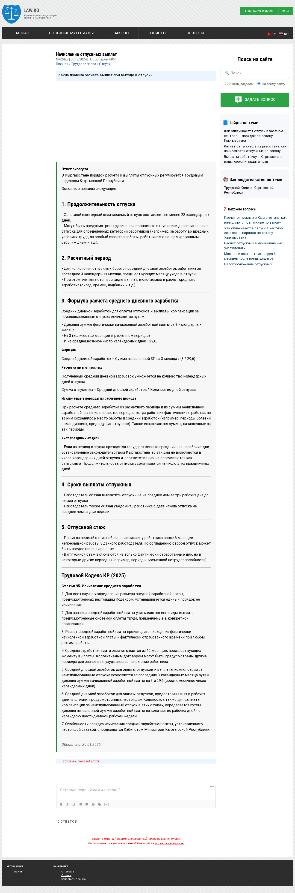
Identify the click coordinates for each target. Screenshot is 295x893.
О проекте (67, 871)
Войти (18, 871)
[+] (106, 804)
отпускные (70, 761)
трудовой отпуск (89, 761)
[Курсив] (67, 804)
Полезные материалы (71, 33)
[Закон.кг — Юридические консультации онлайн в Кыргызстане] (29, 15)
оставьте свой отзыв (169, 843)
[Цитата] (93, 804)
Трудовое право (83, 64)
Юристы (157, 33)
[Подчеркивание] (74, 804)
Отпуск (104, 64)
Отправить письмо (73, 879)
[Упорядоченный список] (80, 804)
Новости (195, 33)
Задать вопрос (260, 99)
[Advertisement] (136, 113)
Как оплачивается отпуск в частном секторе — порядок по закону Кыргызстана (253, 136)
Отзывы (66, 875)
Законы (121, 33)
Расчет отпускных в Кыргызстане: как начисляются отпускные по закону (255, 148)
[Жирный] (61, 804)
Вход (285, 10)
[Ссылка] (99, 804)
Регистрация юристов (259, 10)
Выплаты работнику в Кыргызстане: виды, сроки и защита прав (253, 159)
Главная (20, 33)
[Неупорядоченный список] (86, 804)
